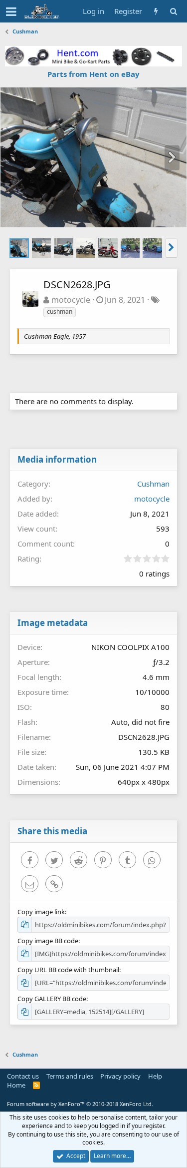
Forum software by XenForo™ (80, 1104)
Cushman (153, 484)
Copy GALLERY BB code (51, 998)
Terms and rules (69, 1076)
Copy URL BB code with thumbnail (68, 969)
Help (155, 1076)
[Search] (173, 11)
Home (16, 1085)
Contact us (23, 1076)
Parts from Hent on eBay (93, 74)
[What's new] (156, 11)
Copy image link (41, 911)
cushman (59, 311)
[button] (11, 11)
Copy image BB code (47, 940)
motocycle (70, 299)
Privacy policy (120, 1076)
